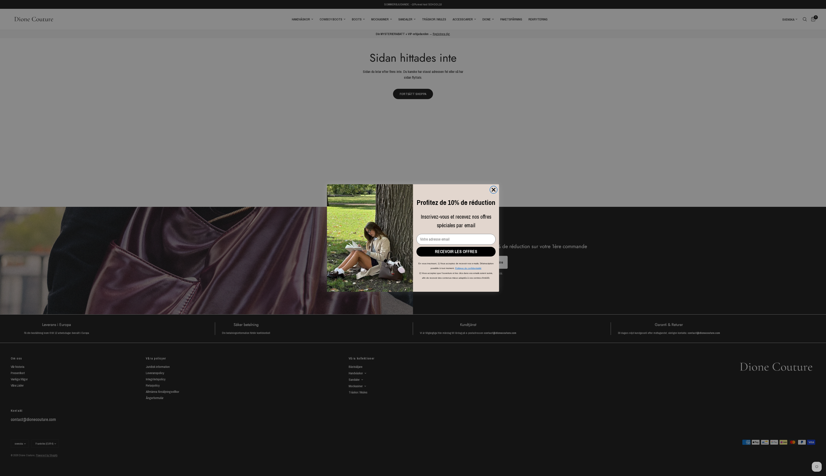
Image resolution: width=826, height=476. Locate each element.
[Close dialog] (493, 189)
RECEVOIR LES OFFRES (456, 251)
